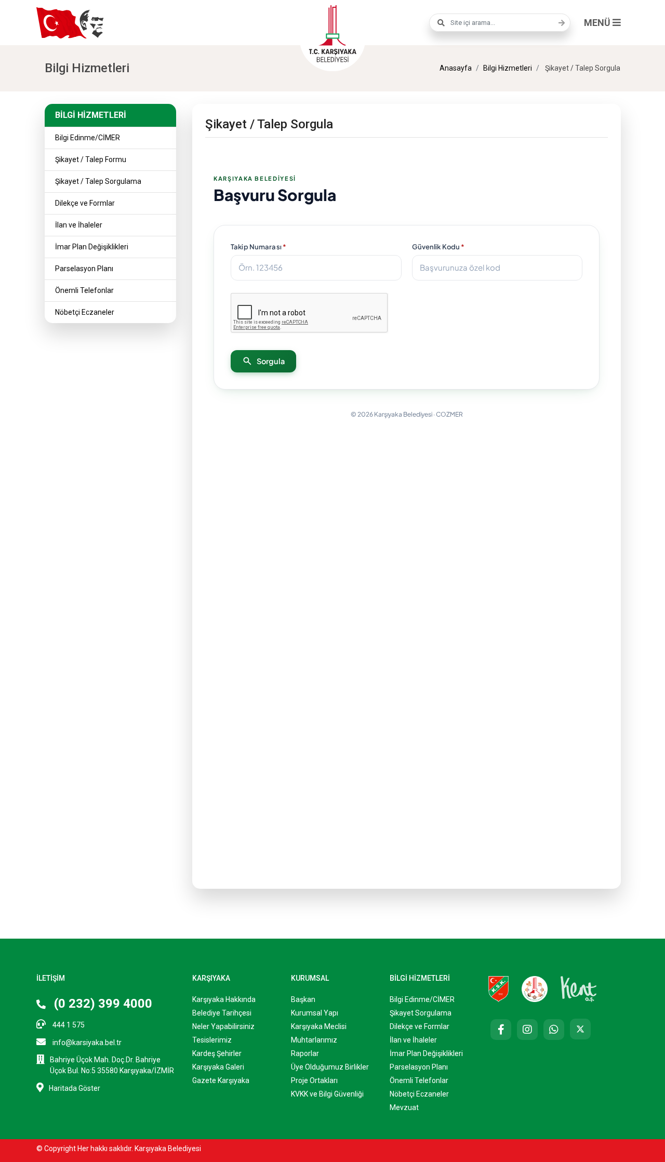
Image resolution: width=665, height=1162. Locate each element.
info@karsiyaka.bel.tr (86, 1042)
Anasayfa (456, 68)
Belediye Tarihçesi (221, 1013)
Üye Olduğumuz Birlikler (330, 1067)
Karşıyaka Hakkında (224, 999)
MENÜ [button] (598, 22)
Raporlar (305, 1053)
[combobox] (500, 23)
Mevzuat (404, 1107)
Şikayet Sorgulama (420, 1013)
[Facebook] (500, 1029)
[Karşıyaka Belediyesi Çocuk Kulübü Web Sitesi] (535, 988)
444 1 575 (68, 1025)
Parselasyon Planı (84, 268)
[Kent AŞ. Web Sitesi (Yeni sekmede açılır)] (579, 988)
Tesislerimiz (212, 1040)
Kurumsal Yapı (314, 1013)
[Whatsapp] (553, 1029)
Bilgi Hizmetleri (507, 68)
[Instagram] (527, 1029)
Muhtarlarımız (314, 1040)
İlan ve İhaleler (78, 225)
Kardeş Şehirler (217, 1053)
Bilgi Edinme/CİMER (87, 137)
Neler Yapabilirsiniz (223, 1026)
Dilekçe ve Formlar (85, 203)
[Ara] (559, 23)
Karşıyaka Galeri (218, 1067)
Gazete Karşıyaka (220, 1080)
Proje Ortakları (314, 1080)
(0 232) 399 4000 (101, 1003)
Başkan (303, 999)
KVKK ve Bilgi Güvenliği (327, 1094)
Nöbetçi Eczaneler (84, 312)
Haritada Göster (74, 1088)
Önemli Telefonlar (84, 290)
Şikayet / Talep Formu (90, 159)
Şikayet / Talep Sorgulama (98, 181)
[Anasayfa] (332, 32)
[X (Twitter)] (580, 1029)
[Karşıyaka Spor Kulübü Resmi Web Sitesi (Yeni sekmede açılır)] (498, 988)
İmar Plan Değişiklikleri (91, 247)
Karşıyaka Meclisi (319, 1026)
